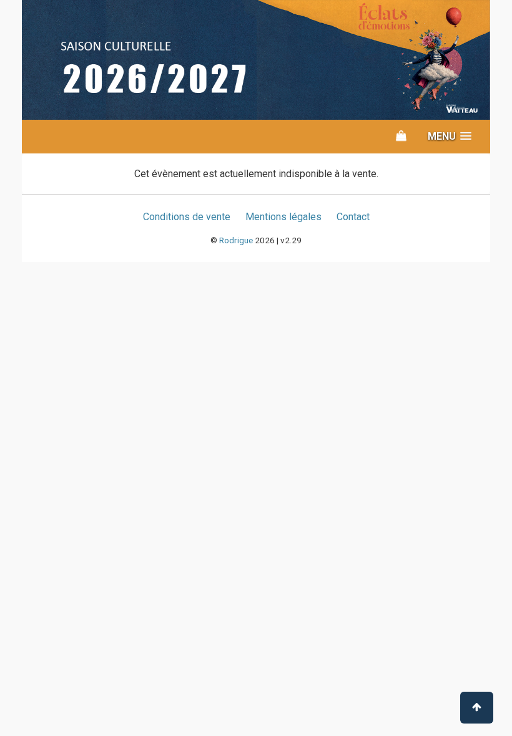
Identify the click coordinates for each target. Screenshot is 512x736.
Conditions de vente (186, 217)
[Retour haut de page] (476, 708)
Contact (353, 217)
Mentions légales (283, 217)
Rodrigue (236, 240)
